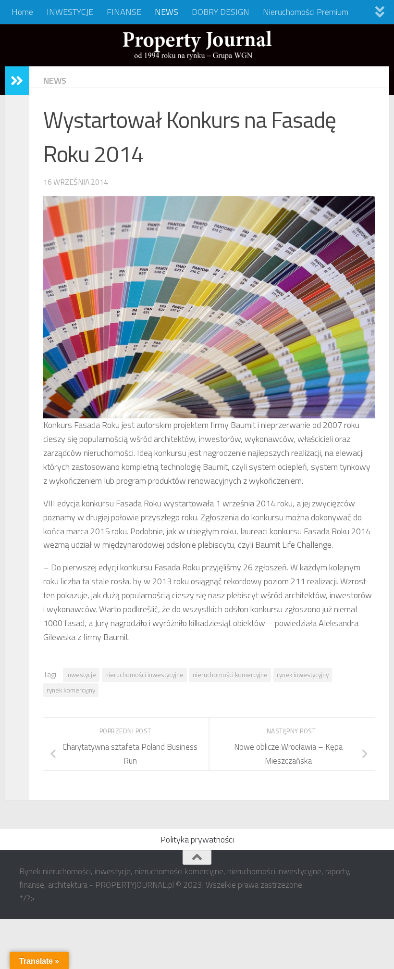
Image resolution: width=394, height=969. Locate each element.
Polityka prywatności (197, 839)
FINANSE (124, 11)
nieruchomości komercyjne (230, 675)
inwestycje (81, 675)
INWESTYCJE (70, 11)
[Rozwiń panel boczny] (17, 80)
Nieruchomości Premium (305, 11)
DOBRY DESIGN (220, 11)
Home (22, 11)
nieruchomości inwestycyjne (144, 675)
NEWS (166, 11)
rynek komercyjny (71, 690)
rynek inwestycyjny (303, 675)
